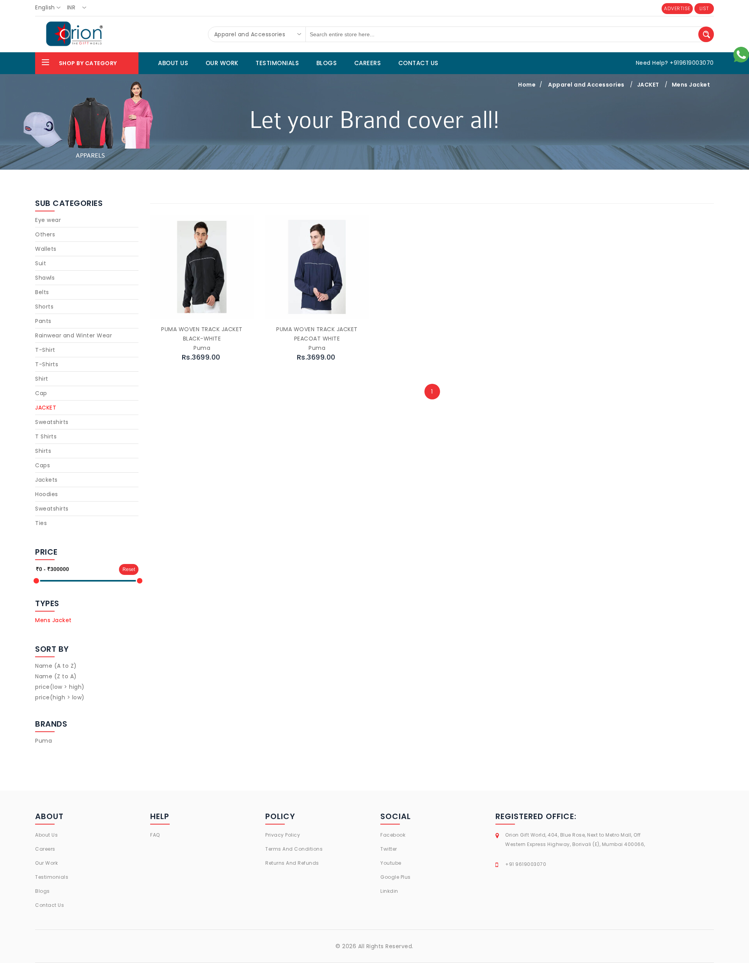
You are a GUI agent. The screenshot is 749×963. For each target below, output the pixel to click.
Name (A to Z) (56, 666)
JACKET (648, 85)
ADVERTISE (677, 8)
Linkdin (389, 891)
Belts (42, 292)
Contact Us (49, 905)
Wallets (46, 249)
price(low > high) (60, 687)
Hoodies (46, 494)
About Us (46, 835)
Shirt (41, 379)
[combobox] (50, 8)
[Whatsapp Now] (741, 54)
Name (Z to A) (56, 676)
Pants (43, 321)
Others (45, 234)
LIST (704, 8)
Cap (41, 393)
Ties (41, 523)
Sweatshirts (52, 422)
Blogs (42, 891)
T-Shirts (46, 364)
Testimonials (51, 877)
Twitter (388, 849)
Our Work (46, 863)
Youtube (390, 863)
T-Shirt (45, 350)
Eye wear (48, 220)
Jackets (46, 480)
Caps (42, 465)
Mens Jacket (691, 85)
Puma (43, 741)
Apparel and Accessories (586, 85)
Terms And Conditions (294, 849)
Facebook (392, 835)
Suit (40, 263)
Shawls (45, 278)
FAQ (155, 835)
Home (527, 85)
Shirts (43, 451)
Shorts (44, 306)
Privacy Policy (282, 835)
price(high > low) (60, 697)
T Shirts (46, 436)
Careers (45, 849)
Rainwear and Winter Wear (73, 335)
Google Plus (395, 877)
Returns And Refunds (292, 863)
